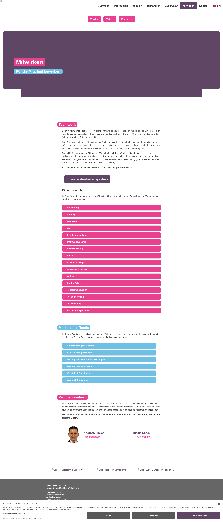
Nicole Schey (141, 432)
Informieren (121, 5)
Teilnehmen (153, 5)
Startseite (103, 5)
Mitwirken (188, 5)
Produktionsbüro (92, 437)
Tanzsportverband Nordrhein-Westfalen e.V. (62, 488)
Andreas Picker (94, 432)
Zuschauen (171, 5)
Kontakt (203, 5)
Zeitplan (137, 5)
